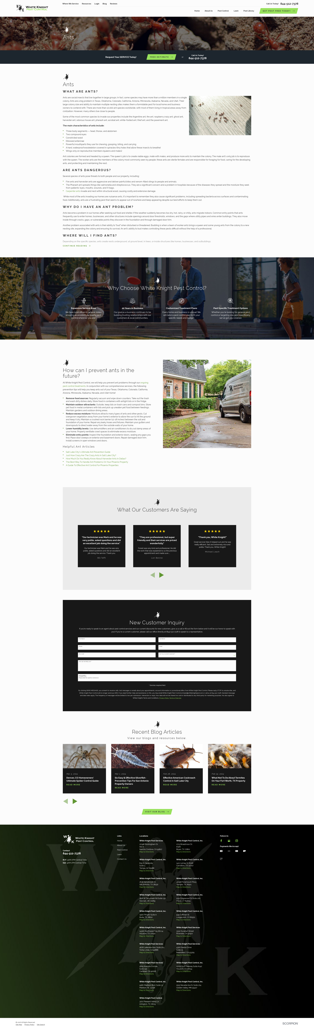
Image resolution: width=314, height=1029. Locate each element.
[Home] (32, 8)
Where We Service (70, 4)
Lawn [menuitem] (236, 11)
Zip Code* (81, 654)
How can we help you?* (85, 661)
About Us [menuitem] (209, 11)
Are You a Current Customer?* (167, 654)
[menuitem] (19, 1025)
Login (96, 4)
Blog (105, 4)
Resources (86, 4)
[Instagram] (236, 840)
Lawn (119, 854)
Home (119, 841)
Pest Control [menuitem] (223, 11)
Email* (161, 646)
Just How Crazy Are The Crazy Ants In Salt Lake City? (91, 455)
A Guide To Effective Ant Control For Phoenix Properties (92, 465)
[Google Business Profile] (229, 840)
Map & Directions (146, 852)
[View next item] (161, 575)
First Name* (82, 638)
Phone (80, 646)
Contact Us (121, 859)
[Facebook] (221, 840)
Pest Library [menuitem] (248, 11)
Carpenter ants (73, 191)
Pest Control (122, 850)
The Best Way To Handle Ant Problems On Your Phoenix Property (97, 462)
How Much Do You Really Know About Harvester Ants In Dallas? (96, 458)
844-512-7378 (289, 3)
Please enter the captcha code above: (89, 677)
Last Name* (162, 638)
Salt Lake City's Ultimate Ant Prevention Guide (88, 452)
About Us (121, 845)
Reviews (113, 4)
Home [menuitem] (197, 11)
